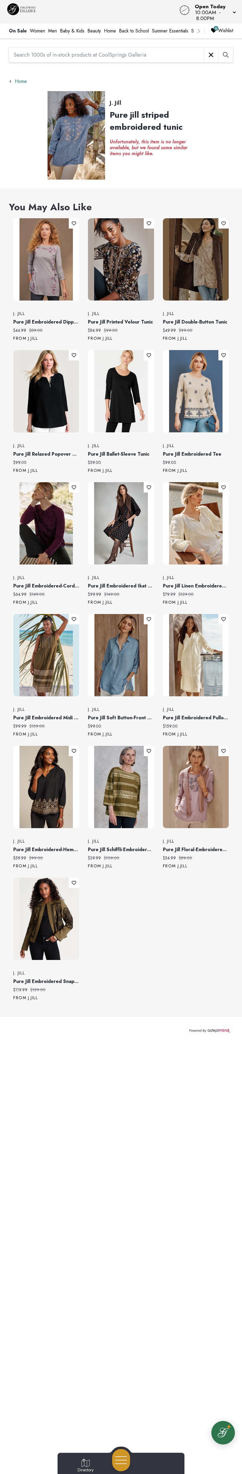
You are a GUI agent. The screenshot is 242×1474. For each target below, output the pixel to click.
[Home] (92, 11)
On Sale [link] (18, 30)
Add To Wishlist (74, 223)
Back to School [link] (134, 30)
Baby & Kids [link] (72, 30)
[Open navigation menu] (121, 1460)
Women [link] (37, 30)
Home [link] (110, 30)
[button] (213, 11)
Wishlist (225, 30)
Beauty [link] (94, 30)
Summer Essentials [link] (170, 30)
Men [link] (52, 30)
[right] (199, 31)
